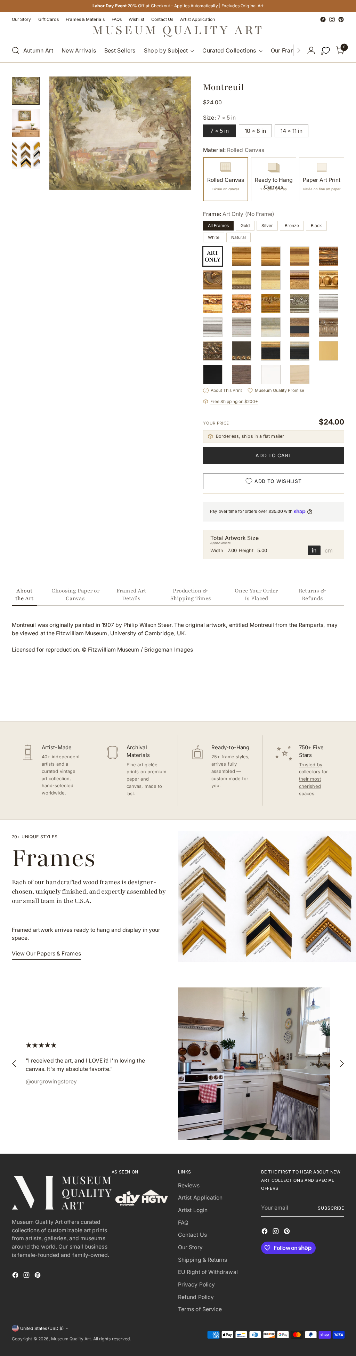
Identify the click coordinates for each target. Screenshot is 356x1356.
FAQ (183, 1222)
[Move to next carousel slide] (338, 697)
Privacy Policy (196, 1284)
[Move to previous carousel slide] (322, 697)
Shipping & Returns (202, 1260)
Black (316, 225)
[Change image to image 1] (26, 91)
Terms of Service (200, 1309)
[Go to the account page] (311, 50)
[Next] (298, 50)
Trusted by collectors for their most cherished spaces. (313, 779)
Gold (245, 225)
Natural (238, 237)
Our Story (190, 1247)
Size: (219, 117)
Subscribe (331, 1208)
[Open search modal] (16, 50)
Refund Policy (196, 1297)
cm (329, 550)
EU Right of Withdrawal (208, 1272)
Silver (267, 225)
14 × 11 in (291, 131)
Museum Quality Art (70, 1338)
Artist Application (200, 1197)
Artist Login (193, 1210)
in (314, 550)
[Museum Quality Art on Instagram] (332, 19)
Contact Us (192, 1235)
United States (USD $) (42, 1328)
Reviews (189, 1185)
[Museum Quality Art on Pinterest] (341, 19)
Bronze (292, 225)
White (213, 237)
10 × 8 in (255, 131)
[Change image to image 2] (26, 123)
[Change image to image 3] (26, 155)
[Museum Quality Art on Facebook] (323, 19)
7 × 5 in (219, 131)
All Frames (218, 225)
